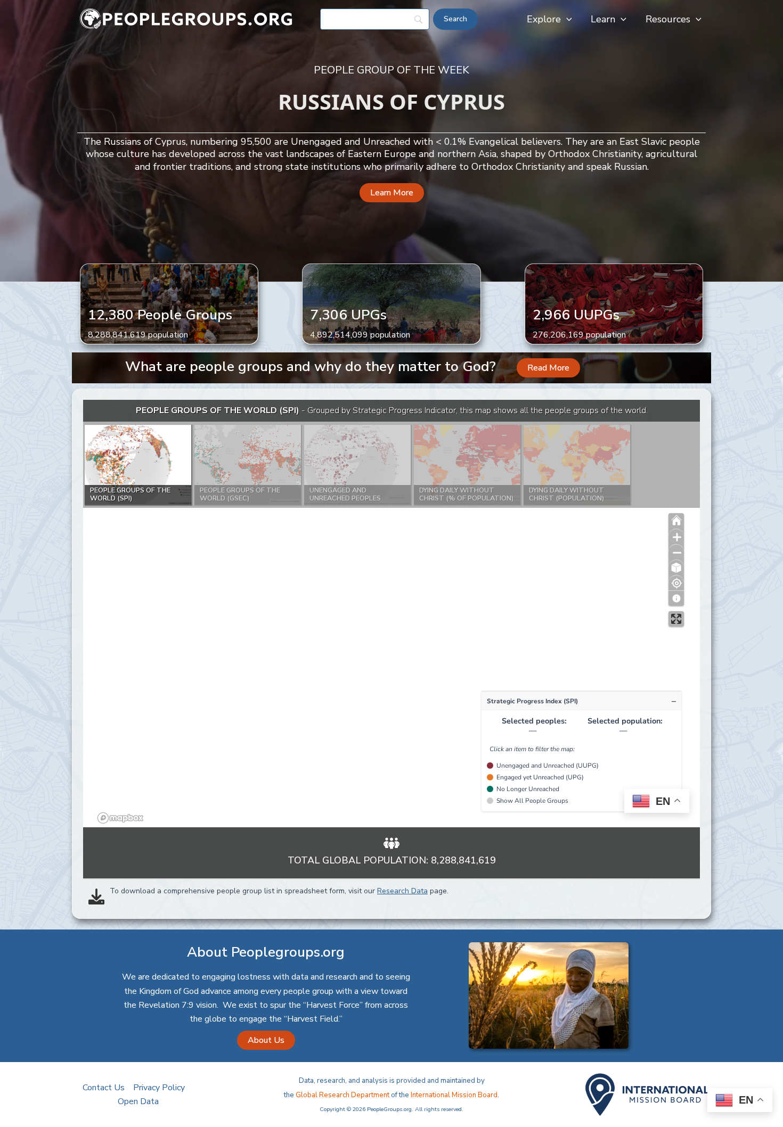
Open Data (138, 1101)
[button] (566, 19)
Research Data (402, 891)
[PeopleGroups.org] (186, 18)
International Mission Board (454, 1095)
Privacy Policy (159, 1087)
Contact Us (104, 1087)
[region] (391, 613)
